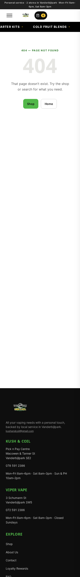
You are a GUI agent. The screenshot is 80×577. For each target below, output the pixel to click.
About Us (12, 552)
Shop (30, 104)
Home (49, 104)
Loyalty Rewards (17, 568)
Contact (11, 560)
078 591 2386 (15, 465)
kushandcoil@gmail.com (20, 430)
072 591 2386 (15, 510)
